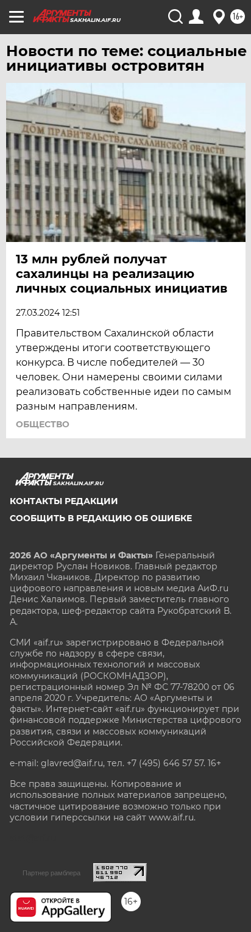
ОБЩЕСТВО (42, 424)
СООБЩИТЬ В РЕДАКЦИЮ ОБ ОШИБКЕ (101, 518)
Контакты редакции (64, 501)
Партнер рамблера (51, 873)
